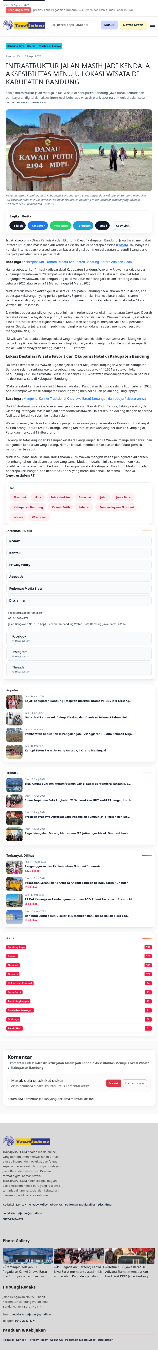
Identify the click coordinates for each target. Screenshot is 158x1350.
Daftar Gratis (133, 25)
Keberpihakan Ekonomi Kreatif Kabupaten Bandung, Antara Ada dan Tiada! (78, 262)
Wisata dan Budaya (50, 46)
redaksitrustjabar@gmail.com (23, 1213)
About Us (56, 1204)
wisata (123, 245)
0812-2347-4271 (13, 1219)
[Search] (96, 25)
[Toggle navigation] (152, 25)
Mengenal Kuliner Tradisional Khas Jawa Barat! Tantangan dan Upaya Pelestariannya (85, 398)
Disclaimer (105, 1204)
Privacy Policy (38, 1204)
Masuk (109, 25)
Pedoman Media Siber (80, 1204)
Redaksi (8, 1204)
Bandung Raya (15, 46)
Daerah (31, 46)
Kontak (21, 1204)
